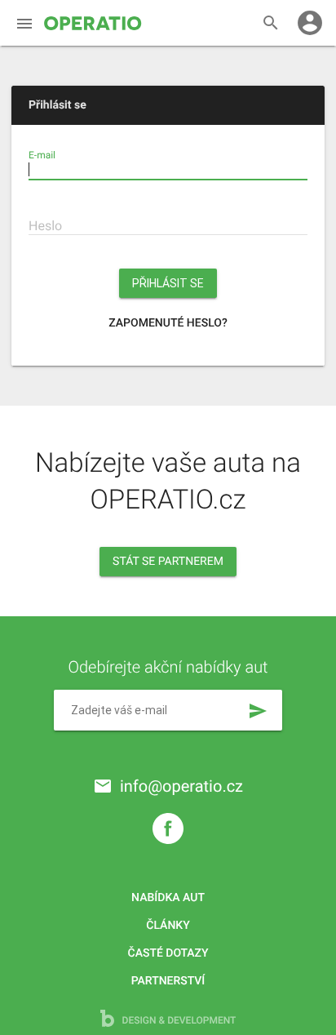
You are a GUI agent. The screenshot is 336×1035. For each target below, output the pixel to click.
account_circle (310, 23)
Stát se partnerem (168, 561)
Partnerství (168, 981)
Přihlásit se (168, 283)
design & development (178, 1020)
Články (167, 925)
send (257, 711)
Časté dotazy (168, 953)
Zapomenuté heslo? (168, 323)
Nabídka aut (168, 897)
